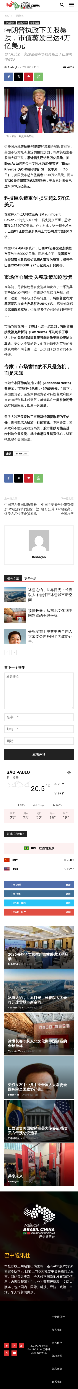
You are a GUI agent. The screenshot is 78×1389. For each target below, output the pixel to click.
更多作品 (30, 578)
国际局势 (22, 22)
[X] (18, 77)
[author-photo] (39, 551)
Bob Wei (13, 964)
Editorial (13, 1094)
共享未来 (15, 1176)
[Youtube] (13, 1352)
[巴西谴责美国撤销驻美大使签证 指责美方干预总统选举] (39, 1121)
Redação (13, 67)
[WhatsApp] (38, 77)
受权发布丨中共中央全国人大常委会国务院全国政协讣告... (50, 636)
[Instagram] (13, 1345)
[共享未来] (39, 1164)
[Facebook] (8, 77)
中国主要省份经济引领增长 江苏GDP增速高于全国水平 (57, 509)
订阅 (68, 912)
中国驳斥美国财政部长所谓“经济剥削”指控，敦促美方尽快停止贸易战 (21, 509)
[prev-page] (7, 652)
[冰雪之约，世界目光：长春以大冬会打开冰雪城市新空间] (15, 594)
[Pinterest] (28, 77)
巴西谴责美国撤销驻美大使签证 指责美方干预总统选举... (38, 1130)
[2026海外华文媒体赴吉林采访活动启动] (39, 947)
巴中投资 (34, 22)
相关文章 (13, 578)
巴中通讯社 (14, 1138)
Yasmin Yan (15, 1007)
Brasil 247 (21, 453)
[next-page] (14, 652)
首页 (7, 16)
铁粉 (68, 893)
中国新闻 (19, 16)
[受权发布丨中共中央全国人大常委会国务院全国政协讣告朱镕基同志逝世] (15, 636)
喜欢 (68, 884)
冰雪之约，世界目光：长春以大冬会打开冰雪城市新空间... (50, 595)
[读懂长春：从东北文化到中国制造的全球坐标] (15, 615)
